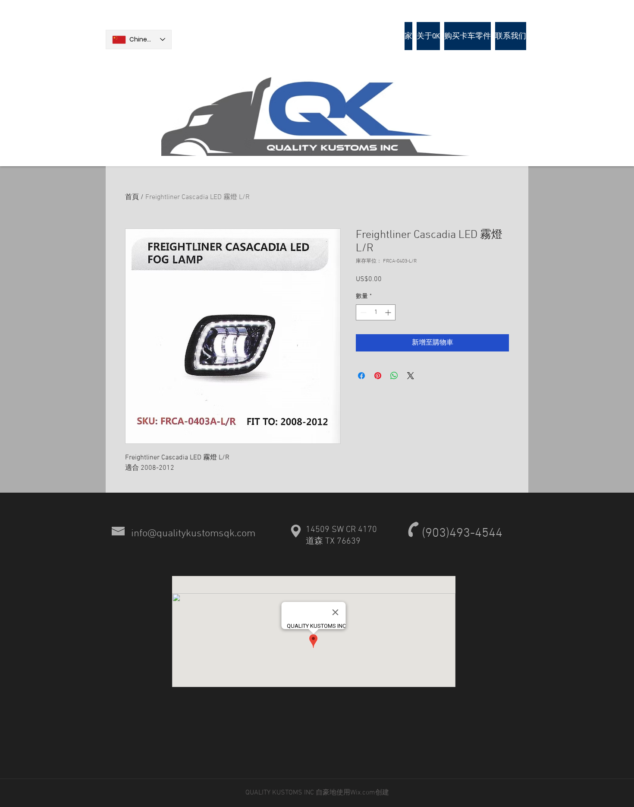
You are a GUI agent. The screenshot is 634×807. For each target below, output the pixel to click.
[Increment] (388, 312)
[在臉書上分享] (361, 375)
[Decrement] (362, 312)
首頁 (132, 197)
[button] (467, 36)
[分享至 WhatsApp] (394, 375)
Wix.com (362, 792)
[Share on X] (410, 375)
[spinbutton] (375, 312)
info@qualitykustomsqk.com (193, 534)
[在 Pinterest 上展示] (378, 375)
